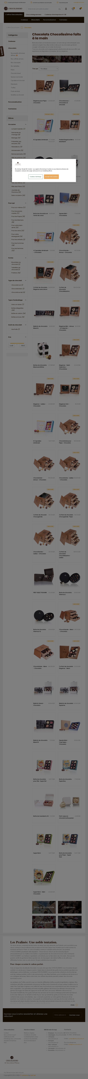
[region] (44, 170)
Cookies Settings (35, 176)
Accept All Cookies (51, 176)
